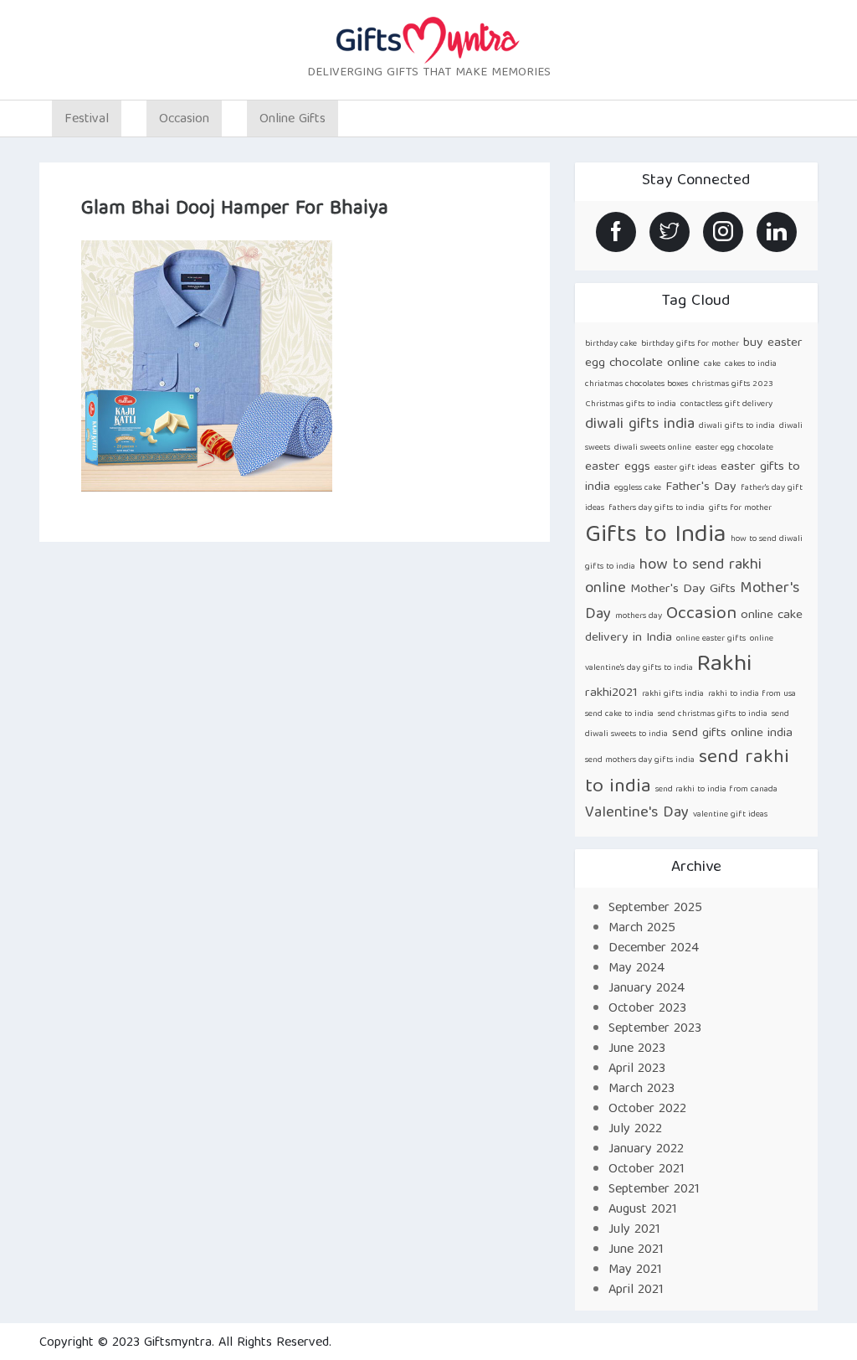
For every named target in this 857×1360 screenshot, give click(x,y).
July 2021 (634, 1230)
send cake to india (619, 714)
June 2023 (636, 1049)
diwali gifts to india (737, 426)
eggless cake (637, 488)
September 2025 (655, 908)
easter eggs (617, 467)
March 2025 (641, 928)
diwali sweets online (652, 448)
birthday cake (611, 344)
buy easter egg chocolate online (694, 353)
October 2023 (647, 1009)
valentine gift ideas (730, 814)
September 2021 (654, 1190)
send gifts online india (732, 733)
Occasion (701, 614)
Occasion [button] (184, 119)
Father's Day (700, 487)
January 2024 (646, 989)
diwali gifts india (640, 425)
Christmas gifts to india (630, 404)
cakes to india (751, 364)
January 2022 (646, 1150)
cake (712, 364)
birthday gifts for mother (690, 344)
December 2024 (653, 949)
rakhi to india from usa (752, 694)
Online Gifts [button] (292, 119)
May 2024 (636, 969)
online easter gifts (711, 639)
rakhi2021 (611, 693)
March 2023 (641, 1089)
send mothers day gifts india (640, 760)
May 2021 (635, 1270)
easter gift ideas (685, 468)
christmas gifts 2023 (732, 384)
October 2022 (647, 1109)
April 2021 (636, 1290)
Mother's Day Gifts (683, 589)
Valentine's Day (637, 813)
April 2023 (636, 1069)
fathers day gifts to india (656, 508)
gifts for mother (740, 508)
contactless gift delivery (726, 404)
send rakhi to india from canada (716, 789)
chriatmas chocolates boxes (636, 384)
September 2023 (654, 1029)
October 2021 (646, 1170)
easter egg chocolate (734, 448)
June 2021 (636, 1250)
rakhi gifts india (673, 694)
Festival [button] (86, 119)
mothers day (638, 616)
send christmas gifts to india (712, 714)
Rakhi (724, 665)
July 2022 (635, 1129)
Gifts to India (655, 536)
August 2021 (642, 1210)
